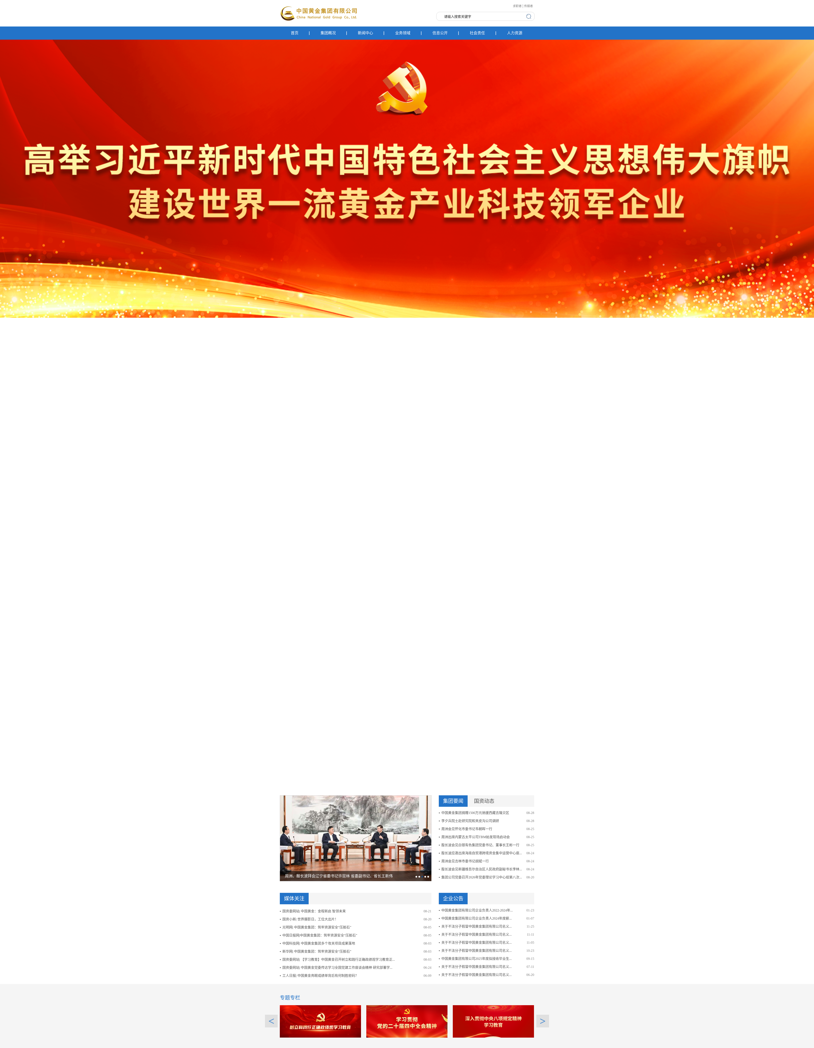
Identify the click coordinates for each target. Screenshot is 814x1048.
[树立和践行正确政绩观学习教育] (320, 1021)
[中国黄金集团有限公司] (319, 13)
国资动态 (484, 801)
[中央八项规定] (493, 1021)
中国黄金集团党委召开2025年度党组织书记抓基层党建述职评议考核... (344, 876)
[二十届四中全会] (406, 1021)
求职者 (517, 6)
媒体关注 (294, 898)
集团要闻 (453, 801)
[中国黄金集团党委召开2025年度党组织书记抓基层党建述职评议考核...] (355, 838)
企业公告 (453, 898)
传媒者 (528, 6)
